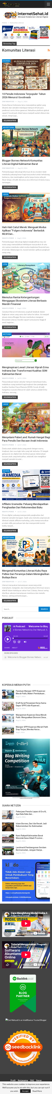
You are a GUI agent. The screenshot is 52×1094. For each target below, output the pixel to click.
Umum (5, 194)
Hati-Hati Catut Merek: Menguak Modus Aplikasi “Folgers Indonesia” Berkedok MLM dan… (24, 230)
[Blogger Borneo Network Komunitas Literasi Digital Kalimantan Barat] (26, 141)
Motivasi (7, 334)
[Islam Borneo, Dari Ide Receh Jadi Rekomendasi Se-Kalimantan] (8, 826)
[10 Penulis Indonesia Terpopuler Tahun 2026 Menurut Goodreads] (26, 74)
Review (6, 471)
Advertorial (8, 128)
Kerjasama (23, 1080)
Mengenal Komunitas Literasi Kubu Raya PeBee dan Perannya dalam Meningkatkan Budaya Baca (25, 574)
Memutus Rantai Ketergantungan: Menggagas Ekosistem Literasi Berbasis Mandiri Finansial (24, 300)
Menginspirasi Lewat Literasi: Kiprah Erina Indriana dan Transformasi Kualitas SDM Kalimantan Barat (25, 370)
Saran (39, 1080)
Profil (13, 1080)
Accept (25, 1091)
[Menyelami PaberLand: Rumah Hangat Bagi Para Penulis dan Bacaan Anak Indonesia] (26, 418)
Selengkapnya (10, 121)
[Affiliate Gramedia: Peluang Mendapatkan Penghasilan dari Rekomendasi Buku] (26, 484)
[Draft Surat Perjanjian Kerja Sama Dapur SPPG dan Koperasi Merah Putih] (8, 706)
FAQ (32, 1080)
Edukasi (6, 61)
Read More (37, 1091)
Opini (5, 264)
